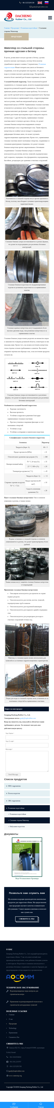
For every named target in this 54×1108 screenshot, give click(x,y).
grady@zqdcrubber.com (40, 7)
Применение (13, 1033)
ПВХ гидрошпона (14, 786)
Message (9, 749)
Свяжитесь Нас (14, 1037)
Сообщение (14, 1107)
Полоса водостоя (14, 793)
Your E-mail (10, 741)
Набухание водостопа (17, 826)
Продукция (15, 28)
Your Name (10, 733)
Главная (7, 28)
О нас (11, 1019)
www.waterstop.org (15, 1076)
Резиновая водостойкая (29, 28)
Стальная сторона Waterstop (19, 820)
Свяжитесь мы (26, 919)
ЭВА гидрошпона (14, 801)
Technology (12, 1028)
